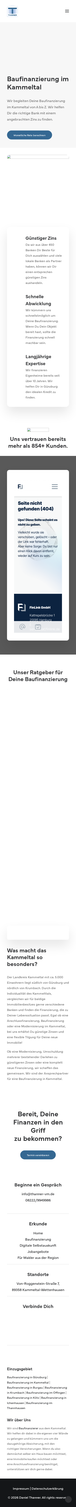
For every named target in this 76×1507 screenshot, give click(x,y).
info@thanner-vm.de (38, 1193)
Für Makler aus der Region (38, 1257)
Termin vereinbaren (32, 881)
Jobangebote (38, 1251)
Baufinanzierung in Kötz (23, 1397)
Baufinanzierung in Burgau (25, 1387)
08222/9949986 (38, 1200)
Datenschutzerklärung (47, 1488)
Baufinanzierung (38, 1239)
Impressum (21, 1488)
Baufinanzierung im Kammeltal (28, 1382)
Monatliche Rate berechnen (29, 135)
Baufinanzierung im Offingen (45, 1392)
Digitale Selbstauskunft (38, 1245)
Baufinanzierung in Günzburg (27, 1377)
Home (38, 1232)
